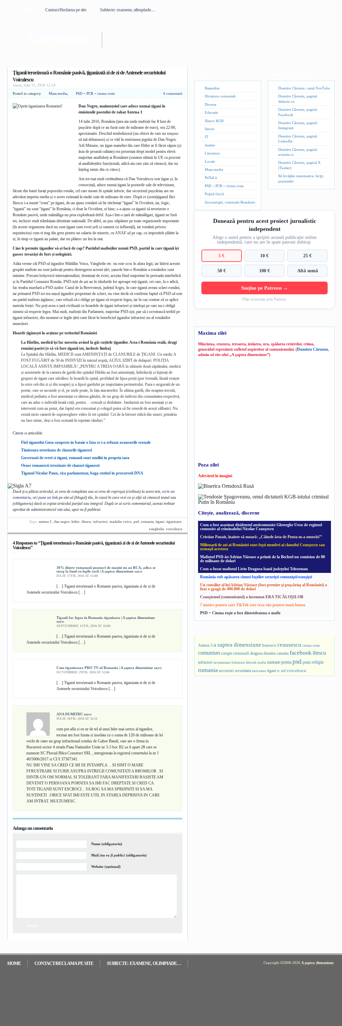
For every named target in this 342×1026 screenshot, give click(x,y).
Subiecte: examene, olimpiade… (127, 9)
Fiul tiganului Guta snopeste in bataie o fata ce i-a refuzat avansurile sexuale (86, 442)
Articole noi (212, 632)
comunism (209, 653)
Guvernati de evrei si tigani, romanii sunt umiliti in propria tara (75, 457)
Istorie (209, 129)
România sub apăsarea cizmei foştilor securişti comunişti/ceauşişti (256, 577)
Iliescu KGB (214, 121)
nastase (273, 662)
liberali (251, 662)
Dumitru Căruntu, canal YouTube (304, 88)
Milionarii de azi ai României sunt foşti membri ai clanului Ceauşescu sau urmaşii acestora (262, 547)
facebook (301, 652)
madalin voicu (121, 522)
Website (106, 867)
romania (147, 522)
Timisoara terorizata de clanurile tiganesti (56, 450)
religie (318, 662)
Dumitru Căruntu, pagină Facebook (297, 111)
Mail (119, 855)
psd (136, 522)
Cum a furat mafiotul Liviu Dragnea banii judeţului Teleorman (254, 569)
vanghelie (156, 529)
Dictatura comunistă (220, 96)
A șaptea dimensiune (58, 38)
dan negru (61, 522)
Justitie (210, 145)
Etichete (294, 632)
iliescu (86, 522)
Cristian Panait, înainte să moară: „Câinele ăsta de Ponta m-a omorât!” (261, 537)
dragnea (256, 653)
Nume (106, 844)
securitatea (243, 670)
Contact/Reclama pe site (65, 9)
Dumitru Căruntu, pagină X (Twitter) (299, 164)
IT (206, 137)
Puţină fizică (214, 194)
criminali (241, 653)
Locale (210, 161)
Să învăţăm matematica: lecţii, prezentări (301, 178)
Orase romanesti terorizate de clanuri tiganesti (60, 465)
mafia (262, 662)
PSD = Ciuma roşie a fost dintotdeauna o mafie (240, 613)
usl (283, 671)
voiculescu (174, 529)
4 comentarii (172, 93)
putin (307, 662)
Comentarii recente (255, 632)
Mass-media (58, 93)
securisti (226, 670)
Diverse (210, 104)
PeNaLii (211, 178)
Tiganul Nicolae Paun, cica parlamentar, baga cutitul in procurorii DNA (82, 473)
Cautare (243, 8)
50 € (221, 270)
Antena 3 (205, 645)
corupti (226, 653)
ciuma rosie (311, 645)
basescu (269, 645)
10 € (264, 255)
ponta (286, 662)
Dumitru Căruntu (312, 349)
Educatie (211, 112)
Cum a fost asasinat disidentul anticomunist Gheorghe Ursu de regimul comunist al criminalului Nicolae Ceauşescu (261, 527)
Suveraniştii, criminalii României (230, 202)
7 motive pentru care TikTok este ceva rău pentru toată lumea (252, 605)
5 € (221, 255)
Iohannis (238, 662)
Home (26, 9)
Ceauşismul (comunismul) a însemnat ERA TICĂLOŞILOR (252, 597)
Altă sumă (307, 270)
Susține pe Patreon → (264, 288)
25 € (307, 255)
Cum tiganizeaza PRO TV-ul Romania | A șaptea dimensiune (104, 668)
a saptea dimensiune (237, 645)
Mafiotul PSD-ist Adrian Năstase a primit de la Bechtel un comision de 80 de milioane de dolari (262, 559)
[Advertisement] (209, 36)
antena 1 (45, 522)
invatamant (221, 662)
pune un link (48, 497)
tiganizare (173, 522)
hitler (75, 522)
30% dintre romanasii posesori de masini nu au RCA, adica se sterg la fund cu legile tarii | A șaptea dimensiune (106, 569)
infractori (100, 522)
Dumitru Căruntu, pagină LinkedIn (297, 138)
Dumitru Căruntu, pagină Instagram (297, 125)
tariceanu (259, 671)
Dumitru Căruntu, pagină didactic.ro (297, 98)
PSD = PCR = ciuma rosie (95, 93)
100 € (264, 270)
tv (278, 671)
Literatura (212, 153)
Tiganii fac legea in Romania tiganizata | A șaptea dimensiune (105, 618)
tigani (160, 522)
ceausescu (289, 645)
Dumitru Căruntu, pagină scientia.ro (297, 151)
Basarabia (212, 88)
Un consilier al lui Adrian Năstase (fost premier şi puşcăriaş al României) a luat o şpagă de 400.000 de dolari (263, 587)
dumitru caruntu (276, 653)
